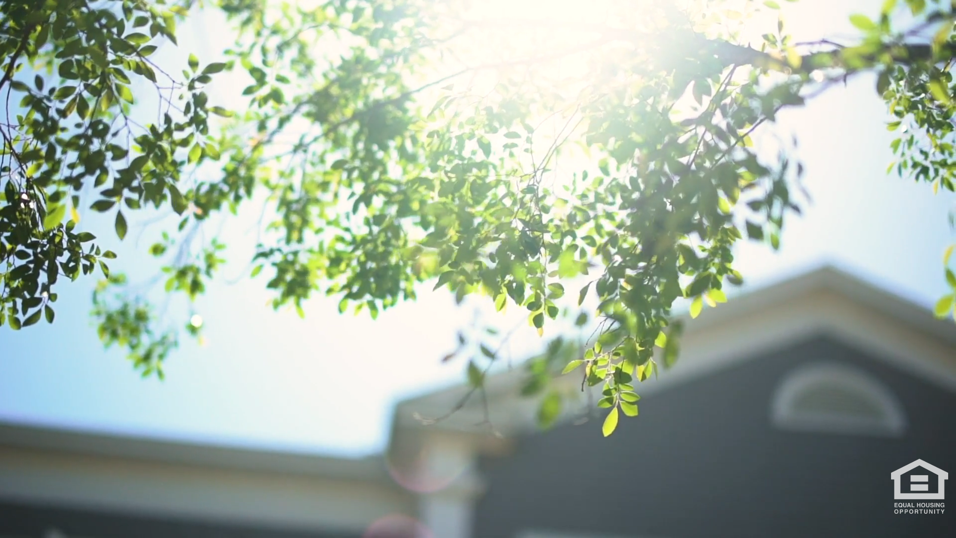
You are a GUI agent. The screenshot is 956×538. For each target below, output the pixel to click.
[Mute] (907, 530)
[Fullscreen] (946, 530)
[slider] (449, 530)
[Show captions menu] (868, 530)
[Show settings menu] (927, 530)
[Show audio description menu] (888, 530)
